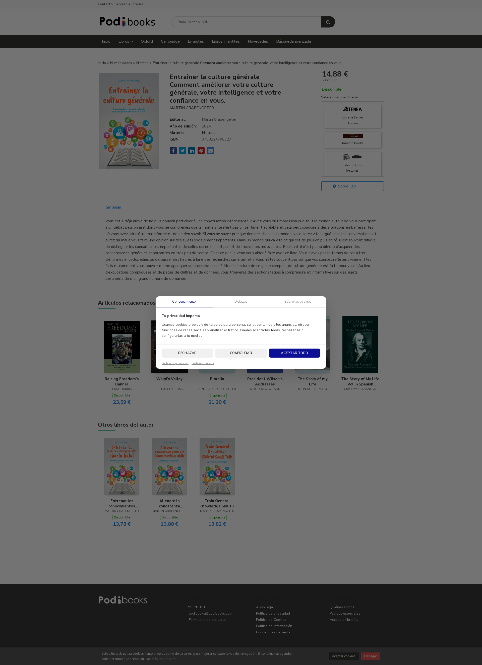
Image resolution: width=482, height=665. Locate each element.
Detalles (240, 301)
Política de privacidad (175, 363)
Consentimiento (184, 301)
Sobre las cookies (297, 301)
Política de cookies (203, 363)
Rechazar (187, 353)
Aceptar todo (294, 353)
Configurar (241, 353)
